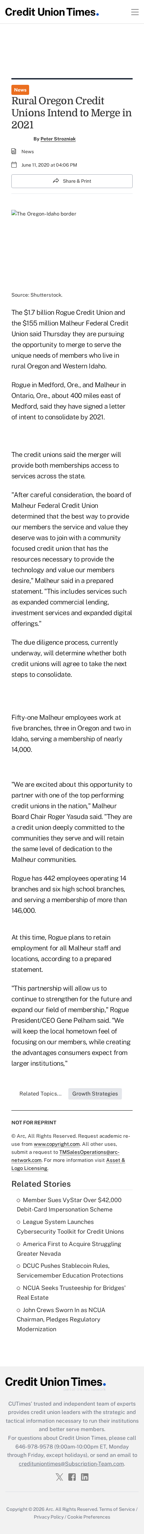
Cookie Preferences (88, 1517)
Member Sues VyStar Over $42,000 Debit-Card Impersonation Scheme (69, 1204)
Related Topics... (40, 1093)
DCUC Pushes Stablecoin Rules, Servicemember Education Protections (70, 1270)
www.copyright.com (57, 1144)
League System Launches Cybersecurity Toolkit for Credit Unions (70, 1226)
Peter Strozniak (58, 138)
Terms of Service (117, 1509)
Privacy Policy (49, 1517)
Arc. (50, 1509)
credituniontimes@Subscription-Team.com (71, 1464)
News (20, 90)
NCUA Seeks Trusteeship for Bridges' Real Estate (71, 1292)
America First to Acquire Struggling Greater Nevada (69, 1248)
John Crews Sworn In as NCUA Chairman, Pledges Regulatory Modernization (61, 1319)
